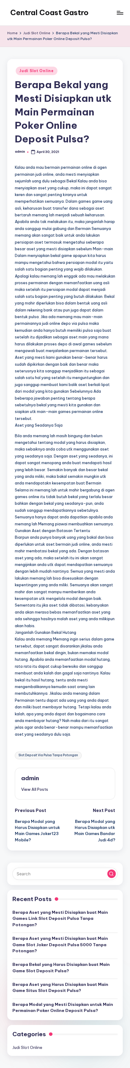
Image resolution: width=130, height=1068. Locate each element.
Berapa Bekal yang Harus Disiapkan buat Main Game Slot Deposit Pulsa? (61, 967)
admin (30, 778)
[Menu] (120, 12)
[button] (34, 789)
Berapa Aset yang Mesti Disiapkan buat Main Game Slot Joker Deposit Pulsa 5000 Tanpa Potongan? (60, 944)
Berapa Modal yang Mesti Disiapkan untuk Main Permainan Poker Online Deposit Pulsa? (62, 1007)
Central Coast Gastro (49, 12)
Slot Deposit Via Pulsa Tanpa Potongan (48, 755)
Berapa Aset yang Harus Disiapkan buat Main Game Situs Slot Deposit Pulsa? (60, 987)
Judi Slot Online (36, 70)
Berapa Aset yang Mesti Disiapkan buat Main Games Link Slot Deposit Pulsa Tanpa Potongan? (60, 918)
